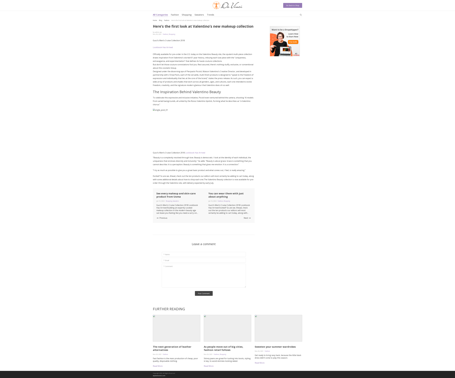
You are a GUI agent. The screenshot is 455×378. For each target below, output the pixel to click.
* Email (166, 260)
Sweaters (199, 14)
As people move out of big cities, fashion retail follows (223, 348)
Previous (163, 218)
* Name (167, 254)
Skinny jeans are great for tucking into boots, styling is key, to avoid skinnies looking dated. (227, 359)
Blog (160, 20)
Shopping (187, 14)
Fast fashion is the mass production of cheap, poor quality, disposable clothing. (175, 359)
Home (155, 20)
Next (246, 218)
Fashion (175, 14)
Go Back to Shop (292, 5)
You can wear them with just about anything (226, 195)
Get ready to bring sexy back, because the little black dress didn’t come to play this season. (278, 356)
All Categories (160, 14)
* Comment (168, 266)
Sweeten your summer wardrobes (275, 346)
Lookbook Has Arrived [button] (163, 47)
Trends (210, 14)
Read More (158, 366)
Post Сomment (204, 293)
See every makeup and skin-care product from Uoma (176, 195)
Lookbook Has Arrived (195, 152)
